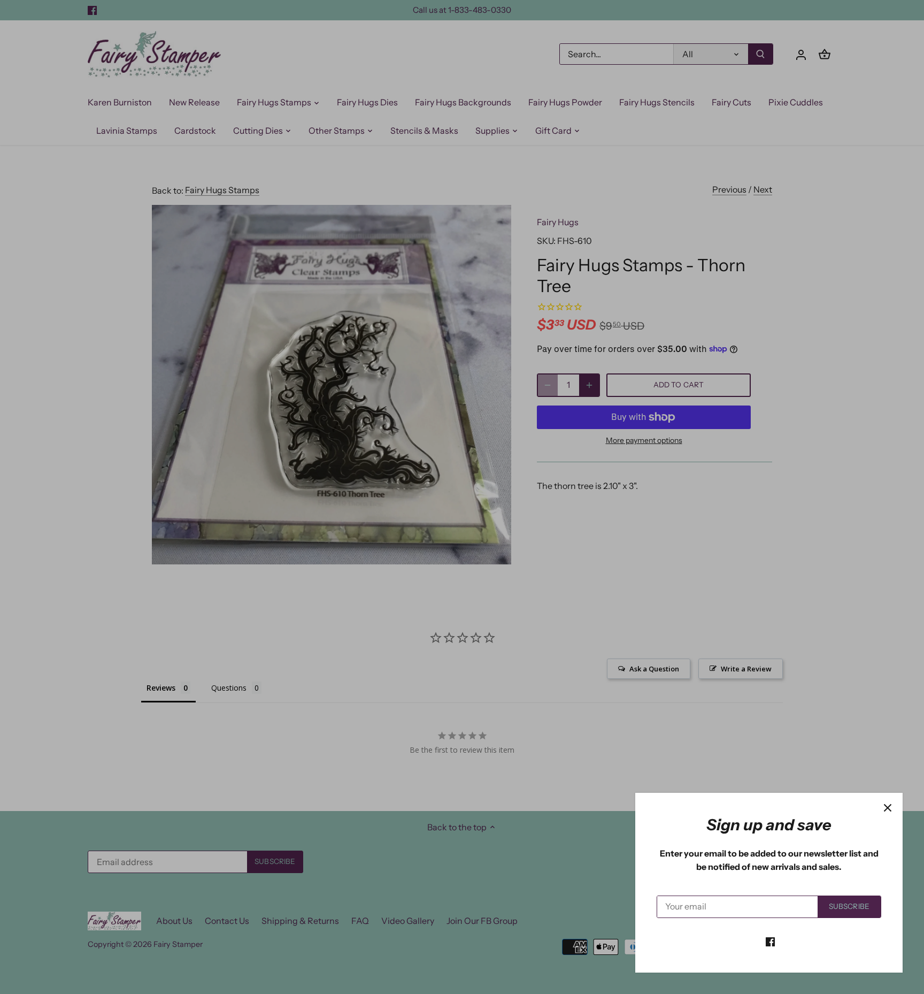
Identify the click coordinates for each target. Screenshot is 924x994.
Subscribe (849, 906)
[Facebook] (770, 941)
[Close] (887, 808)
